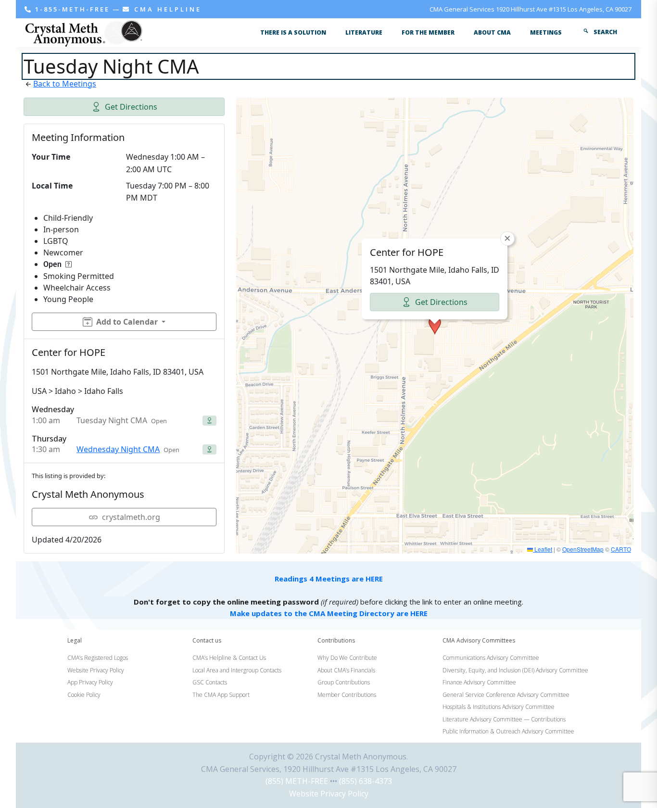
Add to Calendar (127, 321)
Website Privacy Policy (328, 793)
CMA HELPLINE (166, 9)
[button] (435, 325)
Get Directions (131, 106)
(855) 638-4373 (365, 781)
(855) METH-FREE (296, 781)
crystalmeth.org (131, 517)
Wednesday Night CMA (118, 449)
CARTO (621, 549)
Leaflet (542, 549)
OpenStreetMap (583, 549)
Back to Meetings (64, 83)
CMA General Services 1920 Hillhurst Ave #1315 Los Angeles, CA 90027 (531, 9)
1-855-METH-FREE (72, 9)
